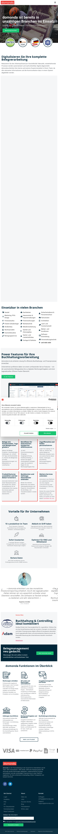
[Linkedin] (10, 784)
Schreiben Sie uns (49, 498)
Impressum (33, 831)
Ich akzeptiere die (20, 821)
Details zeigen (49, 428)
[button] (55, 2)
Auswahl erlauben (28, 433)
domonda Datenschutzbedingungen (25, 821)
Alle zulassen (47, 433)
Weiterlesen (19, 640)
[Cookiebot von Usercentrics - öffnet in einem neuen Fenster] (49, 400)
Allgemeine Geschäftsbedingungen (45, 831)
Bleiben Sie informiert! (10, 815)
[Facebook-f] (5, 784)
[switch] (22, 423)
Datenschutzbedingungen (22, 831)
